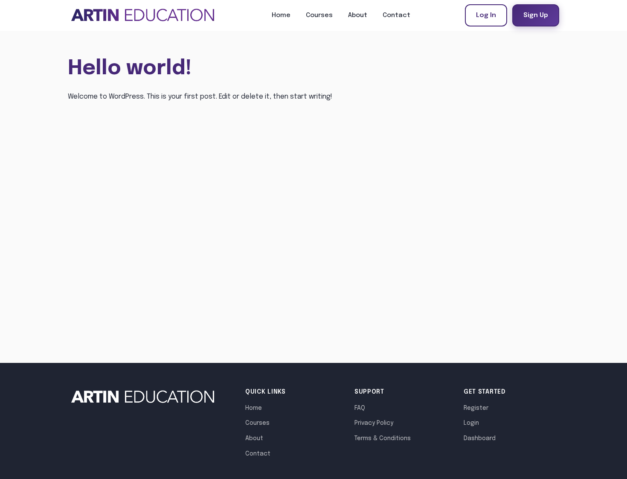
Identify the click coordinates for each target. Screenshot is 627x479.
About (357, 15)
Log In (486, 15)
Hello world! (130, 68)
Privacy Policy (373, 423)
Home (281, 15)
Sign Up (535, 15)
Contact (396, 15)
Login (471, 423)
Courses (319, 15)
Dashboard (480, 438)
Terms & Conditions (382, 438)
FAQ (359, 408)
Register (476, 408)
